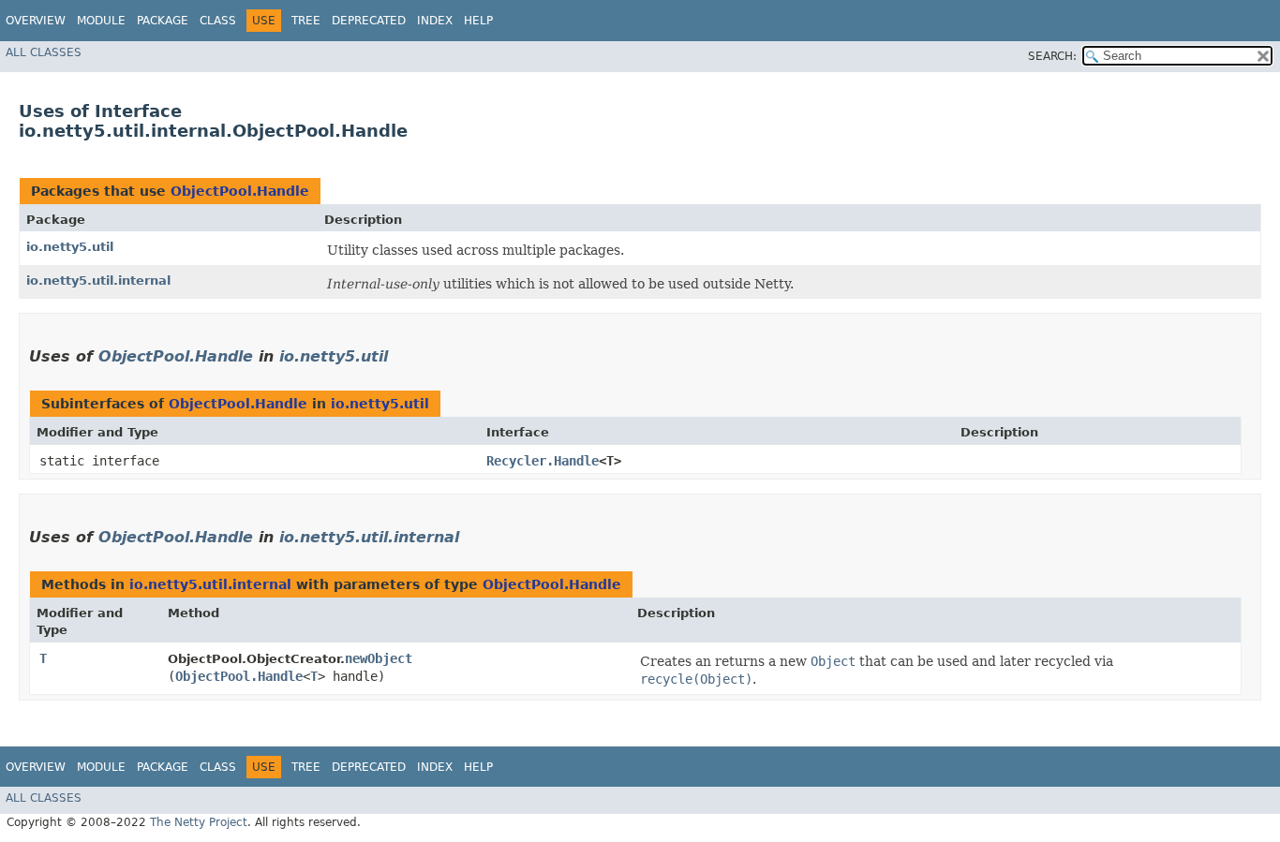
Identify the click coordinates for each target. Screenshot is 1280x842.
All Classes (44, 52)
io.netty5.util (69, 247)
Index (435, 20)
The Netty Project (198, 822)
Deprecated (369, 20)
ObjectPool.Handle (240, 191)
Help (478, 20)
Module (101, 20)
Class (218, 20)
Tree (305, 20)
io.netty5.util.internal (98, 280)
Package (162, 20)
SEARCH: (1052, 56)
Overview (36, 20)
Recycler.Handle (542, 460)
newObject (378, 658)
